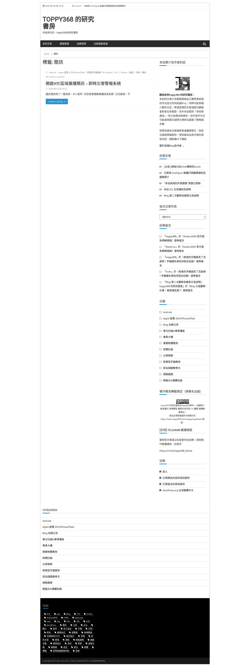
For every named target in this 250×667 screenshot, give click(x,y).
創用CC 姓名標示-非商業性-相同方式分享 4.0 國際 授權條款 (182, 409)
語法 (76, 647)
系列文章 (47, 43)
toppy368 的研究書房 (68, 23)
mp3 (48, 621)
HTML (66, 617)
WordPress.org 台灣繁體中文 (178, 490)
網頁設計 (57, 643)
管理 (83, 636)
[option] (110, 6)
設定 (65, 647)
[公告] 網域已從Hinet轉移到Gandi (182, 166)
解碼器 (54, 647)
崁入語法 (67, 628)
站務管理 (81, 43)
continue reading (55, 101)
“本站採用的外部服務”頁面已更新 (182, 183)
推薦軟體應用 (170, 343)
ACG (48, 614)
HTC (116, 72)
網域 (57, 640)
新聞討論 (168, 349)
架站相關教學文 (171, 367)
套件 (55, 628)
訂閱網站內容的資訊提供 (176, 477)
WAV (88, 621)
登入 (165, 471)
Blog (68, 614)
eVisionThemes (98, 660)
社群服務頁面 (101, 43)
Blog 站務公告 (171, 324)
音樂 (78, 651)
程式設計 (70, 636)
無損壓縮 (88, 632)
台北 (85, 625)
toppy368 (186, 405)
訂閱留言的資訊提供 (174, 484)
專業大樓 (168, 336)
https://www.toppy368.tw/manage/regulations (181, 419)
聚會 (80, 643)
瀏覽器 (75, 632)
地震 (131, 72)
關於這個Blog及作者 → (172, 145)
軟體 (86, 647)
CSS (78, 614)
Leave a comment (56, 76)
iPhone (124, 72)
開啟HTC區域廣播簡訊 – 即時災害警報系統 (83, 83)
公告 (75, 625)
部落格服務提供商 (61, 651)
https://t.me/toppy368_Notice (175, 450)
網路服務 (168, 374)
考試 (69, 643)
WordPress (51, 625)
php (58, 621)
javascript (79, 617)
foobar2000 (52, 617)
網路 (67, 640)
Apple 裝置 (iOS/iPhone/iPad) (71, 72)
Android (52, 72)
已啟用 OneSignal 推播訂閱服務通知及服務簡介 (105, 6)
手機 (138, 72)
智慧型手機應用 (94, 72)
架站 (49, 632)
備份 (65, 625)
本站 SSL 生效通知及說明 (177, 189)
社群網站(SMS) (53, 636)
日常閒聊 (168, 355)
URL (78, 621)
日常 (90, 628)
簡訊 (144, 72)
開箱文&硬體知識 (172, 380)
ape (58, 614)
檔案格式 (61, 632)
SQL (68, 621)
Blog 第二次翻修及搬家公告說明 (181, 195)
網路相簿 (64, 43)
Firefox (89, 614)
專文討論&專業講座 (174, 330)
